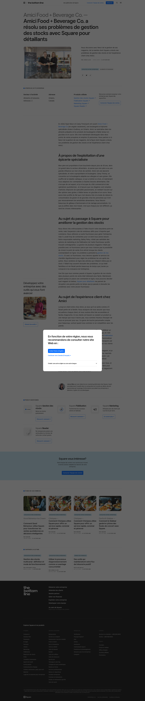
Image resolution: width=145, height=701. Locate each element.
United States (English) (56, 351)
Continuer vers (59, 355)
